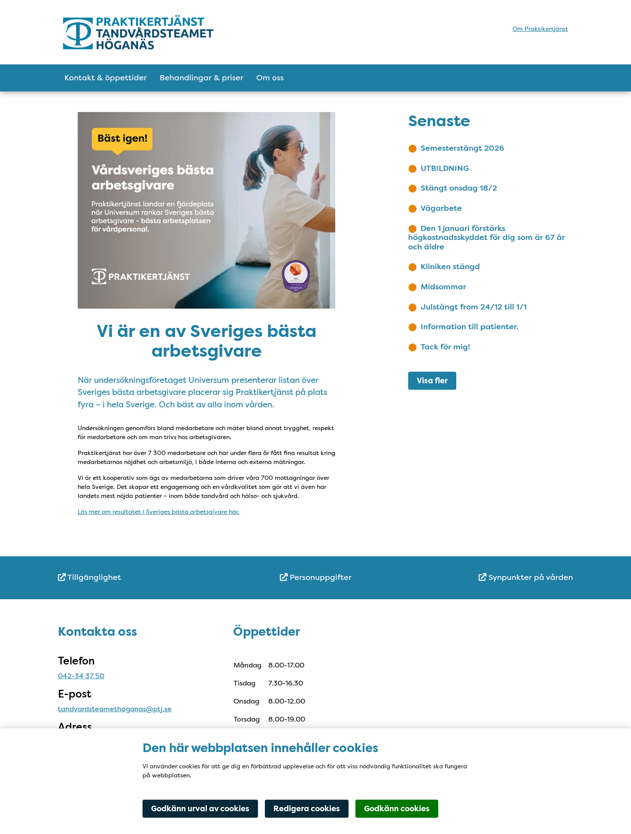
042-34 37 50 (81, 675)
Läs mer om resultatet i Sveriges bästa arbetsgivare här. (159, 512)
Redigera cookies (306, 809)
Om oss (270, 78)
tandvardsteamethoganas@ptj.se (115, 708)
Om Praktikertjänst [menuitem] (540, 29)
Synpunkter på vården (529, 577)
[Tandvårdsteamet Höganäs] (138, 32)
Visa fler (432, 381)
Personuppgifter (320, 577)
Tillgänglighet (93, 577)
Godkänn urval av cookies (200, 809)
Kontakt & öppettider (105, 78)
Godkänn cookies (397, 809)
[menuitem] (144, 577)
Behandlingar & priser (201, 78)
